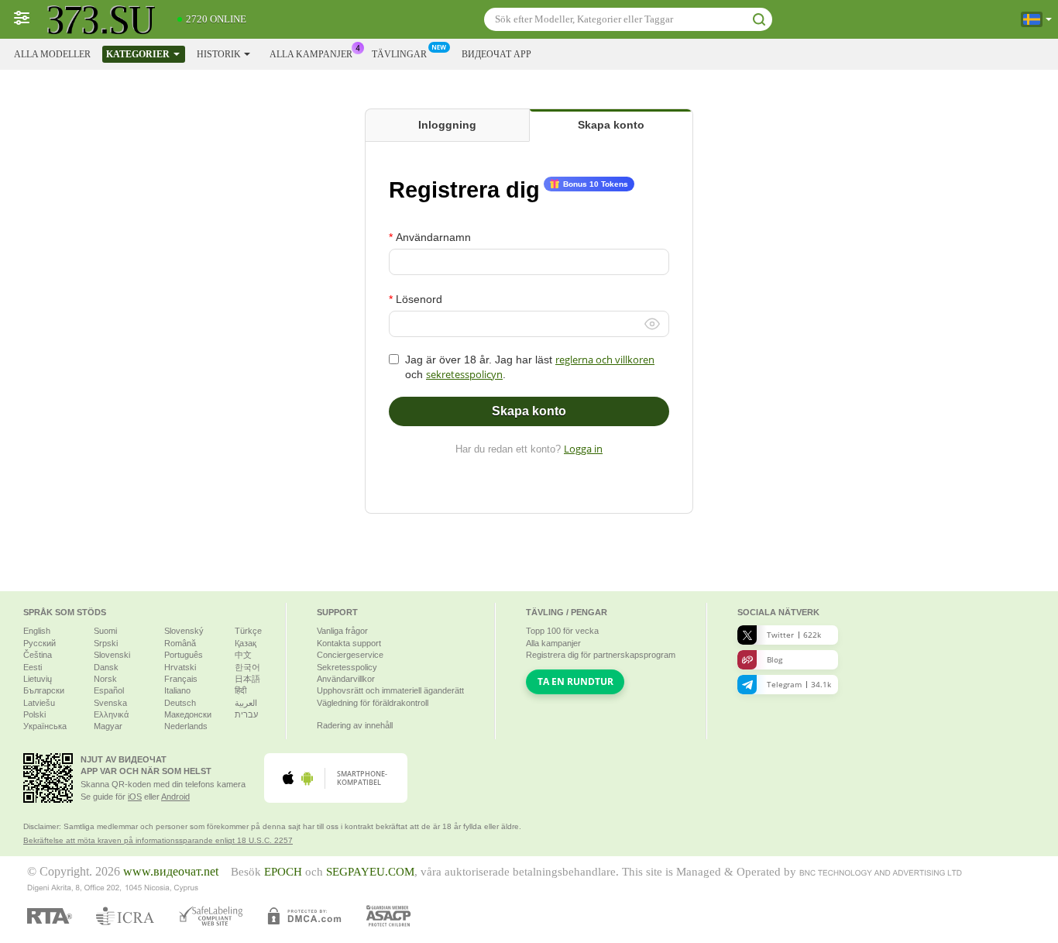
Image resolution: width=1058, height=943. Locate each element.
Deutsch (180, 702)
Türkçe (248, 630)
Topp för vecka (562, 630)
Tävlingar (399, 54)
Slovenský (184, 630)
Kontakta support (349, 643)
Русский (39, 643)
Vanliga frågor (342, 630)
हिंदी (240, 690)
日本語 (247, 678)
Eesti (32, 667)
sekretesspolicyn (464, 374)
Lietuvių (37, 678)
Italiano (177, 690)
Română (180, 643)
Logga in (583, 449)
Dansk (106, 667)
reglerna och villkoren (604, 360)
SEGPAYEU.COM (370, 872)
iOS (135, 796)
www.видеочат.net (170, 872)
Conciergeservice (350, 654)
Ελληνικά (111, 714)
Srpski (106, 643)
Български (43, 690)
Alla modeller (52, 54)
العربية (246, 702)
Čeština (37, 654)
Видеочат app (496, 54)
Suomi (105, 630)
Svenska (110, 702)
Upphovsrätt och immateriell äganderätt (390, 690)
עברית (246, 714)
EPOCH (283, 872)
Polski (34, 714)
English (36, 630)
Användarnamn (433, 237)
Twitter (794, 634)
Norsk (105, 678)
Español (109, 690)
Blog (774, 659)
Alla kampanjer (311, 54)
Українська (45, 726)
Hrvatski (180, 667)
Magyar (108, 726)
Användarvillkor (346, 678)
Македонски (187, 714)
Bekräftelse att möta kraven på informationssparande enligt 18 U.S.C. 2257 (158, 840)
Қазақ (245, 643)
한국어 (247, 667)
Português (183, 654)
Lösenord (419, 299)
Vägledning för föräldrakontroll (372, 702)
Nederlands (186, 726)
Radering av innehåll (355, 725)
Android (175, 796)
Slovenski (112, 654)
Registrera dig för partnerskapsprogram (600, 654)
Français (181, 678)
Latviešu (39, 702)
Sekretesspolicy (347, 667)
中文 (243, 654)
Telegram (799, 684)
